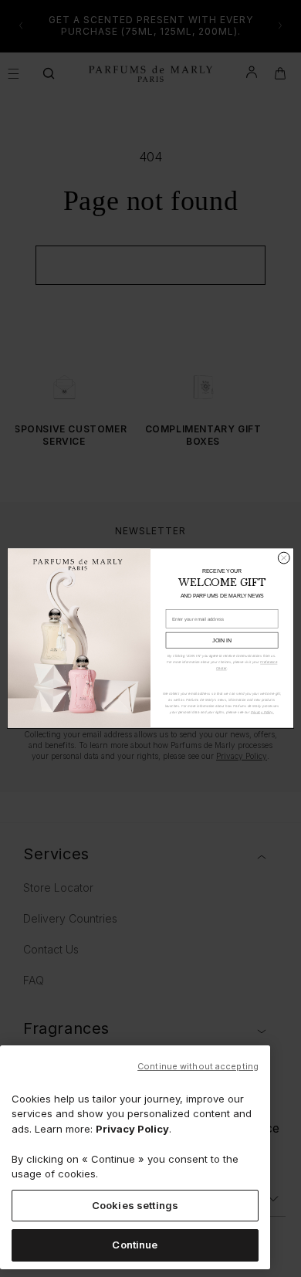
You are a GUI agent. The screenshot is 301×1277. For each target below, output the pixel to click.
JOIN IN (222, 641)
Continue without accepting (198, 1066)
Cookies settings (135, 1205)
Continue (134, 1244)
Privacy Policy (132, 1129)
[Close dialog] (283, 558)
